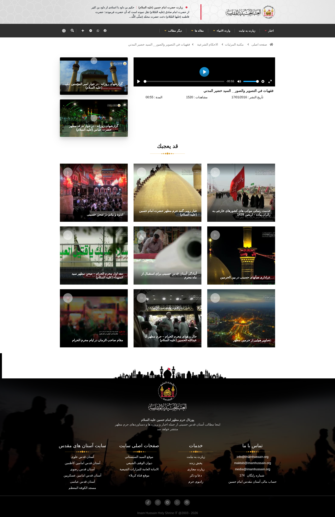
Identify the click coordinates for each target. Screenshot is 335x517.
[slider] (184, 81)
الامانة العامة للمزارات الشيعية (139, 469)
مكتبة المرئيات (234, 44)
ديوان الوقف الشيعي (139, 463)
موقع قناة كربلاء (139, 475)
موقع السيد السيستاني (139, 456)
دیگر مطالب (174, 30)
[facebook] (105, 30)
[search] (72, 31)
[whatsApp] (98, 30)
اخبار (271, 30)
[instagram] (158, 502)
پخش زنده (195, 463)
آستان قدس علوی (82, 456)
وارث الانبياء (223, 30)
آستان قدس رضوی (82, 469)
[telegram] (90, 30)
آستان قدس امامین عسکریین (82, 475)
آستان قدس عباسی (82, 481)
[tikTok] (148, 502)
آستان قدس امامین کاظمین (82, 463)
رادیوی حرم (195, 481)
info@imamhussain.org (253, 456)
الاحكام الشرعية (207, 44)
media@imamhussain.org (252, 469)
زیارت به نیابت (247, 30)
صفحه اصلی (259, 44)
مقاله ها (199, 30)
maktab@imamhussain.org (252, 463)
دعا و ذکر (196, 475)
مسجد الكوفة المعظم (82, 487)
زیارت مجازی (196, 469)
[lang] (64, 31)
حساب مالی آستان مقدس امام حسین (252, 481)
